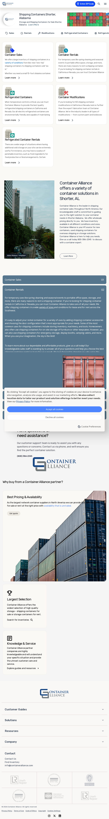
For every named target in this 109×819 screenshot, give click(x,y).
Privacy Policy (7, 811)
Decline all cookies (54, 417)
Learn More (33, 25)
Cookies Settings (53, 811)
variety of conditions (14, 63)
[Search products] (99, 4)
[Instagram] (49, 815)
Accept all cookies (54, 409)
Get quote (13, 513)
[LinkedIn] (59, 815)
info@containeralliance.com (19, 765)
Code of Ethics (31, 811)
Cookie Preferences (91, 426)
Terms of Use (19, 811)
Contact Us (10, 759)
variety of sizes (46, 307)
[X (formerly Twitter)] (54, 815)
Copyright (42, 811)
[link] (27, 62)
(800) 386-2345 (24, 456)
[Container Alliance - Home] (54, 693)
